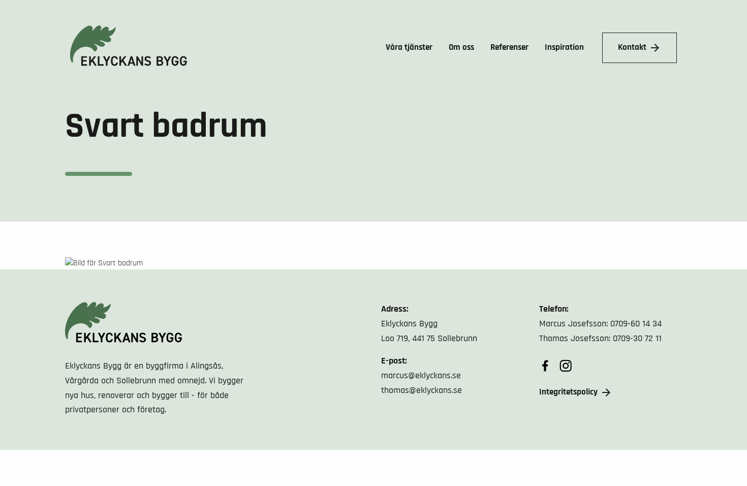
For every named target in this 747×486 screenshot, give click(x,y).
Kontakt (632, 47)
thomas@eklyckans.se (421, 390)
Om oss (461, 47)
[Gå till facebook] (545, 365)
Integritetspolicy (568, 392)
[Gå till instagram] (565, 365)
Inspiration (564, 47)
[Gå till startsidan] (126, 47)
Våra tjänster (409, 47)
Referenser (509, 47)
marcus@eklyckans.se (421, 375)
